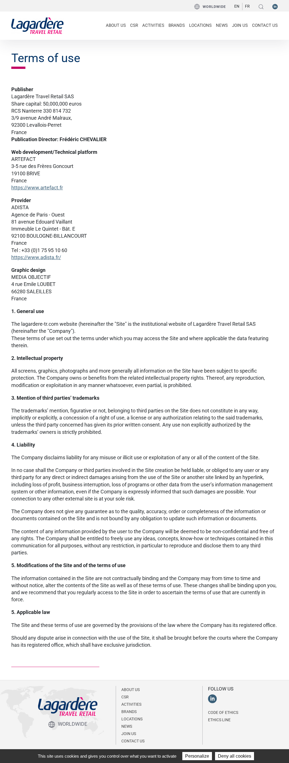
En (236, 6)
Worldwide (214, 7)
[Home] (37, 26)
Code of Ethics (223, 712)
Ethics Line (219, 720)
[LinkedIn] (275, 6)
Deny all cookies (234, 756)
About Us (130, 689)
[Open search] (261, 6)
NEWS (222, 25)
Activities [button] (153, 25)
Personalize (197, 756)
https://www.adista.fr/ (36, 257)
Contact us (265, 25)
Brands (176, 25)
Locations (200, 25)
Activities (131, 704)
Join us (240, 25)
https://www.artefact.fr (37, 188)
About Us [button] (116, 25)
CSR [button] (134, 25)
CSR (125, 697)
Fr (247, 6)
